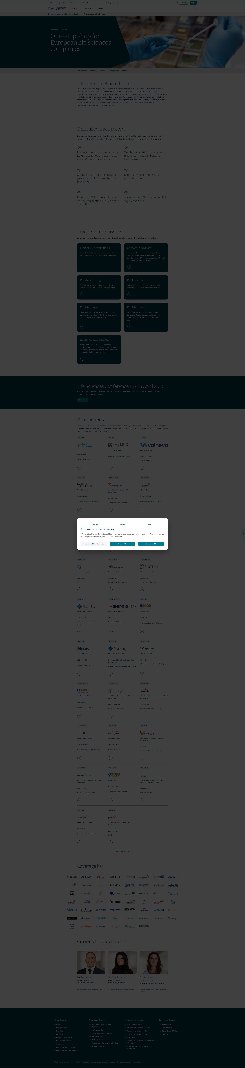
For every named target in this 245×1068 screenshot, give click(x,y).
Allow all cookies (151, 544)
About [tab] (150, 524)
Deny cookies (122, 544)
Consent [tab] (95, 524)
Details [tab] (122, 524)
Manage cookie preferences (94, 544)
